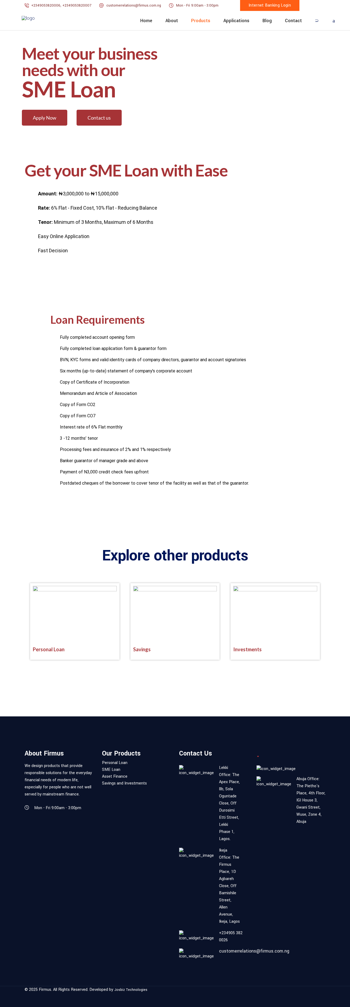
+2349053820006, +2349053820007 (61, 5)
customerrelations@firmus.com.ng (133, 5)
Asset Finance (114, 776)
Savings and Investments (124, 783)
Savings (142, 649)
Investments (247, 649)
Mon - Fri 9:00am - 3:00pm (197, 5)
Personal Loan (49, 649)
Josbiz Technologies (130, 989)
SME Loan (111, 769)
